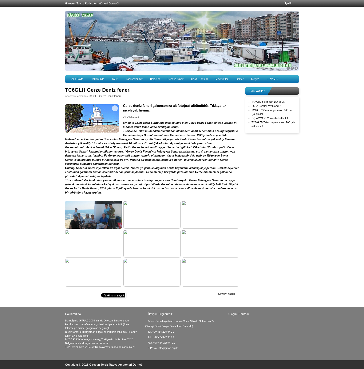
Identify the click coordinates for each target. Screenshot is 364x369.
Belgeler (155, 79)
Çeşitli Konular (199, 79)
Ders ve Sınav (175, 79)
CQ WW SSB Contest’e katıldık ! (270, 118)
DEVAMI (272, 79)
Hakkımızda (97, 79)
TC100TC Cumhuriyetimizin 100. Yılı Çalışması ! (272, 112)
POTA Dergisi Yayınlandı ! (266, 106)
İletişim (255, 79)
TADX (115, 79)
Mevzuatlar (221, 79)
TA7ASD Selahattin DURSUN (268, 101)
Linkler (240, 79)
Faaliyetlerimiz (134, 79)
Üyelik (287, 3)
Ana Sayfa (77, 79)
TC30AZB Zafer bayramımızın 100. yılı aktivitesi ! (273, 124)
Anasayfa (70, 96)
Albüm (82, 96)
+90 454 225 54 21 (163, 331)
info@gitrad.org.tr (168, 348)
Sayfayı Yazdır (227, 293)
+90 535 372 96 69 (163, 337)
